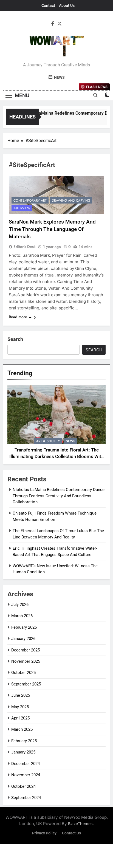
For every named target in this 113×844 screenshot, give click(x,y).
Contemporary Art (30, 200)
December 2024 (25, 763)
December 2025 (25, 650)
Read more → (20, 317)
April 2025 (20, 718)
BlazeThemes (80, 823)
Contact (48, 5)
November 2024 (25, 774)
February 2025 (24, 740)
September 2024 (26, 797)
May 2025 (20, 706)
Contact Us (71, 833)
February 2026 (24, 627)
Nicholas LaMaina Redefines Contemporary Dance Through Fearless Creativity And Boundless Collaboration (58, 495)
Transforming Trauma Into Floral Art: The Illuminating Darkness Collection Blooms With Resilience (56, 456)
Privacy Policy (44, 833)
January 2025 (23, 752)
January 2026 (23, 638)
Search (15, 339)
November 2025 (25, 661)
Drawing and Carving (71, 200)
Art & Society (48, 441)
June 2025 (20, 695)
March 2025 (22, 729)
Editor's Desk (24, 246)
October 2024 (23, 786)
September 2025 (26, 684)
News (70, 441)
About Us (67, 5)
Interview (21, 208)
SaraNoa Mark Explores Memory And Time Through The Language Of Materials (52, 229)
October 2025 (23, 672)
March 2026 (22, 615)
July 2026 (20, 604)
